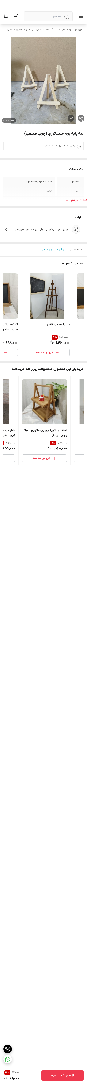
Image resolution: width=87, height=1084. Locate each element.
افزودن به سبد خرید (62, 1075)
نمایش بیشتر (79, 200)
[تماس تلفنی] (7, 1049)
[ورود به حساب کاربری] (17, 16)
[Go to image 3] (6, 120)
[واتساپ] (7, 1059)
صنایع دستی (42, 29)
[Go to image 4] (3, 120)
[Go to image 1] (12, 120)
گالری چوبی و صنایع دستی (69, 29)
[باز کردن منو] (80, 16)
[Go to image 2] (8, 120)
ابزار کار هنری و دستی (18, 29)
